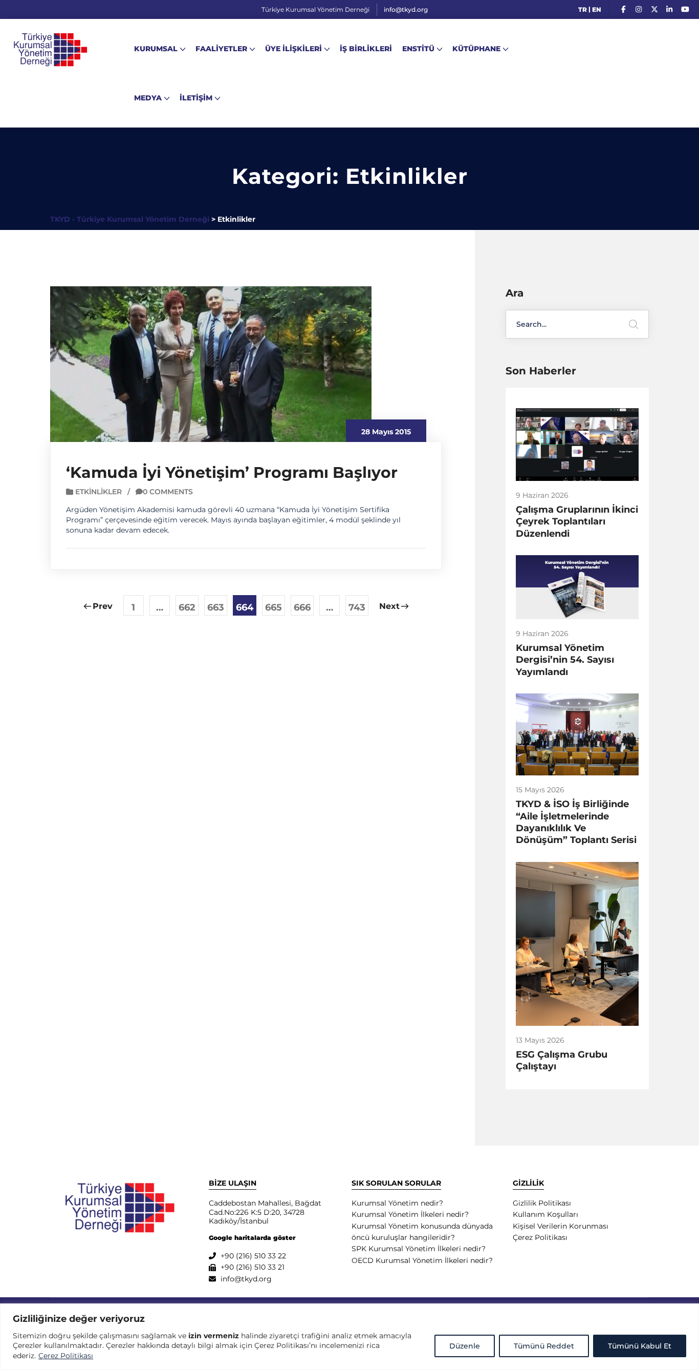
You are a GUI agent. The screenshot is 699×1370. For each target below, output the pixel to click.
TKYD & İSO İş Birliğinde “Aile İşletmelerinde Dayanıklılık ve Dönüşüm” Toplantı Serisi (576, 822)
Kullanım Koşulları (545, 1214)
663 (215, 607)
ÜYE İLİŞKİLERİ (293, 48)
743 (356, 607)
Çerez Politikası (65, 1355)
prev (103, 606)
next (389, 606)
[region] (349, 1336)
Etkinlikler (98, 491)
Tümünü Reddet (544, 1346)
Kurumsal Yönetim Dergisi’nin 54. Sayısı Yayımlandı (565, 660)
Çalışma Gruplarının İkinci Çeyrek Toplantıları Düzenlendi (577, 521)
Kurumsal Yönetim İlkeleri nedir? (410, 1214)
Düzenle (464, 1346)
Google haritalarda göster (252, 1237)
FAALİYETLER (221, 48)
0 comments (168, 491)
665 (273, 607)
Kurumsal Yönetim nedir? (397, 1203)
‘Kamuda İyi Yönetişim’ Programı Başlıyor (232, 472)
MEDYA (148, 97)
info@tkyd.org (406, 9)
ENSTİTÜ (418, 48)
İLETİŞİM (196, 97)
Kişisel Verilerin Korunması (560, 1226)
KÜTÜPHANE (476, 48)
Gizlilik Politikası (542, 1203)
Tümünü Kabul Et (639, 1346)
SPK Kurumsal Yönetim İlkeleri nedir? (419, 1248)
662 (187, 607)
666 (302, 607)
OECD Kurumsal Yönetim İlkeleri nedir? (422, 1260)
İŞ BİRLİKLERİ (366, 48)
